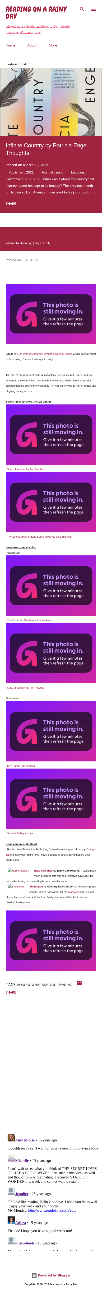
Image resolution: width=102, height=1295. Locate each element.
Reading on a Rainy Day (36, 13)
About (32, 45)
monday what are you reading (44, 985)
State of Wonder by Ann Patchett (25, 469)
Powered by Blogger (54, 1275)
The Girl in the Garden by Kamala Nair (29, 620)
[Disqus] (54, 1068)
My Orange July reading (21, 766)
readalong (73, 892)
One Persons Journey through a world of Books (44, 353)
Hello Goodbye (43, 870)
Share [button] (11, 203)
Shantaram (36, 886)
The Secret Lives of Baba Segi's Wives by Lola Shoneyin (39, 536)
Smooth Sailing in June (20, 833)
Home (10, 45)
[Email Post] (79, 984)
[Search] (82, 8)
